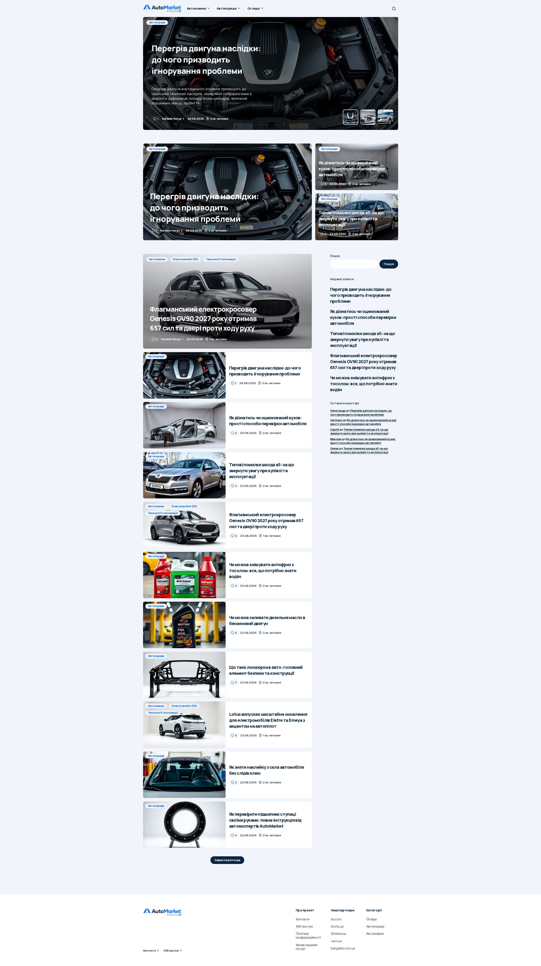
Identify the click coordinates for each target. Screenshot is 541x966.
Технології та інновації (221, 259)
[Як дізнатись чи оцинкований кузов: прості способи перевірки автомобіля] (270, 73)
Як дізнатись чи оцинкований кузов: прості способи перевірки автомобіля (363, 317)
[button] (394, 8)
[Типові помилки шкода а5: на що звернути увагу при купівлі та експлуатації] (356, 216)
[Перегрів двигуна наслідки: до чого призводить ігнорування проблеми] (227, 191)
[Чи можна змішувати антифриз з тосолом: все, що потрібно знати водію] (184, 575)
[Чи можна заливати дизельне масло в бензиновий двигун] (184, 625)
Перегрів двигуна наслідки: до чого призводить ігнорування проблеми (361, 295)
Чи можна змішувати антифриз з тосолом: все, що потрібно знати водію (363, 383)
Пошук (335, 256)
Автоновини (157, 259)
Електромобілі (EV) (185, 259)
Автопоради (157, 22)
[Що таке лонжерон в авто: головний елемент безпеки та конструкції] (184, 675)
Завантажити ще (227, 860)
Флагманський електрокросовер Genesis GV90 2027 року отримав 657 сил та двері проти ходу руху (363, 361)
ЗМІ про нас (171, 950)
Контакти (149, 950)
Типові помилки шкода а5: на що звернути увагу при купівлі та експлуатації (362, 339)
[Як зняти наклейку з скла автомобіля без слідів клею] (184, 774)
